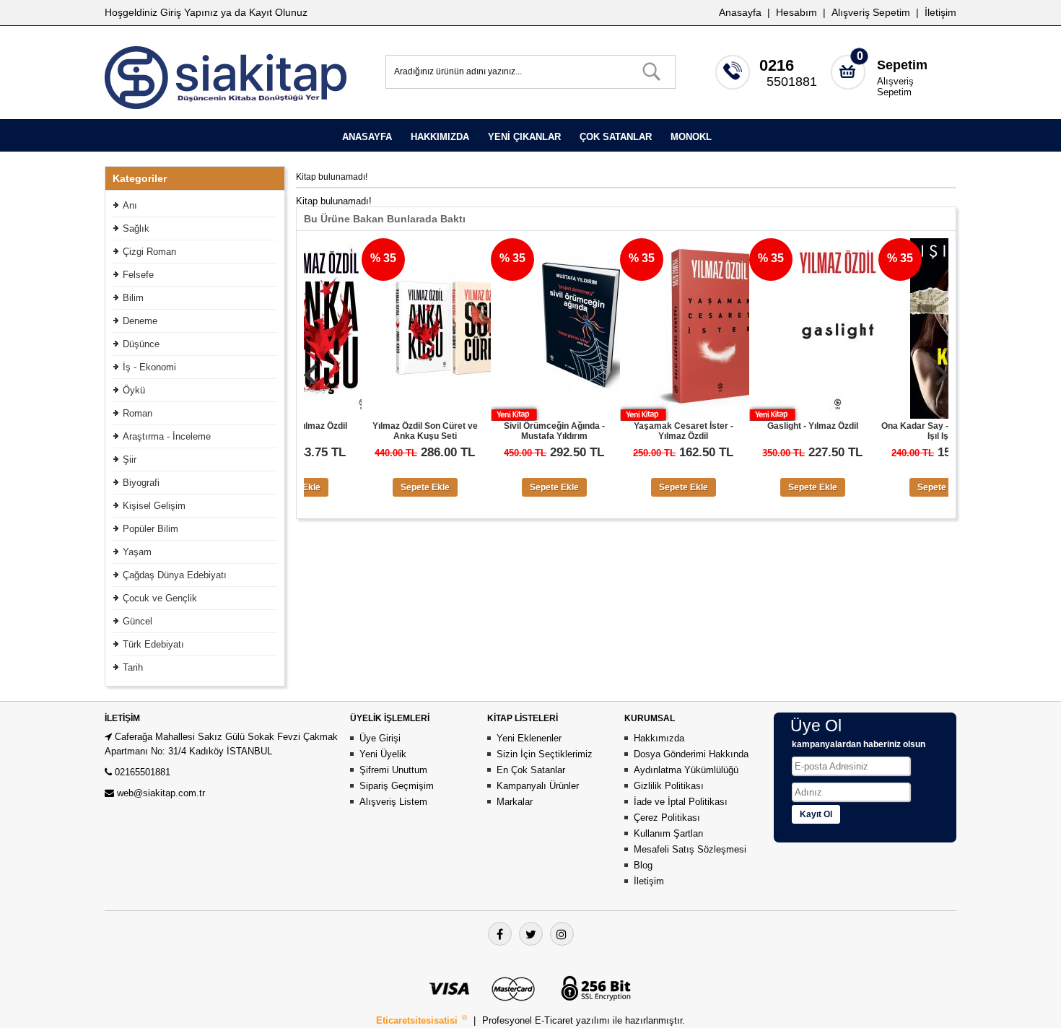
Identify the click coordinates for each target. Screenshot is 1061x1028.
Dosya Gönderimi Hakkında (691, 754)
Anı (130, 205)
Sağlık (136, 228)
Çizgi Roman (149, 251)
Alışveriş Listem (393, 801)
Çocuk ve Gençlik (160, 598)
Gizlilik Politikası (669, 785)
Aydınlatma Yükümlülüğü (686, 770)
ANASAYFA (367, 136)
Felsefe (138, 274)
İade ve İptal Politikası (681, 801)
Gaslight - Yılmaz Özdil (771, 426)
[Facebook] (500, 934)
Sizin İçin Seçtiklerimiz (545, 754)
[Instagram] (562, 934)
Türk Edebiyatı (153, 644)
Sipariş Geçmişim (396, 785)
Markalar (515, 801)
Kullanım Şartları (669, 833)
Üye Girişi (380, 738)
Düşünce (141, 344)
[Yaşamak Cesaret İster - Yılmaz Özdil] (669, 415)
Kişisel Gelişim (154, 505)
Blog (643, 865)
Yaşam (137, 551)
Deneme (140, 320)
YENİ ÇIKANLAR (524, 136)
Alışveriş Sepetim (895, 86)
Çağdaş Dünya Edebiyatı (175, 575)
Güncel (137, 621)
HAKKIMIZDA (440, 136)
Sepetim (902, 65)
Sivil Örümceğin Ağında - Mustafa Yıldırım (513, 431)
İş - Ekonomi (149, 367)
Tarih (133, 667)
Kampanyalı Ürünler (538, 785)
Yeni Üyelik (382, 754)
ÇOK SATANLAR (616, 136)
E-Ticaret (555, 1020)
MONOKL (691, 136)
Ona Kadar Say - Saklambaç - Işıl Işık (901, 431)
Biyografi (141, 482)
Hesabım (796, 12)
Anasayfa (740, 12)
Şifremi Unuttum (393, 770)
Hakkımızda (659, 738)
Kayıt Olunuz (278, 12)
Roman (137, 413)
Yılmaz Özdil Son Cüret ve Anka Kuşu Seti (384, 431)
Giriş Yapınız (189, 12)
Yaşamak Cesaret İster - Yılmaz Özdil (642, 431)
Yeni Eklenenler (529, 738)
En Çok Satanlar (531, 770)
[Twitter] (531, 934)
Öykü (134, 390)
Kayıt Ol (816, 814)
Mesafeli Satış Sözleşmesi (690, 849)
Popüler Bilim (150, 528)
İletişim (940, 12)
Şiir (129, 459)
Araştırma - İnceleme (167, 436)
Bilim (133, 297)
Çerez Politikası (667, 817)
